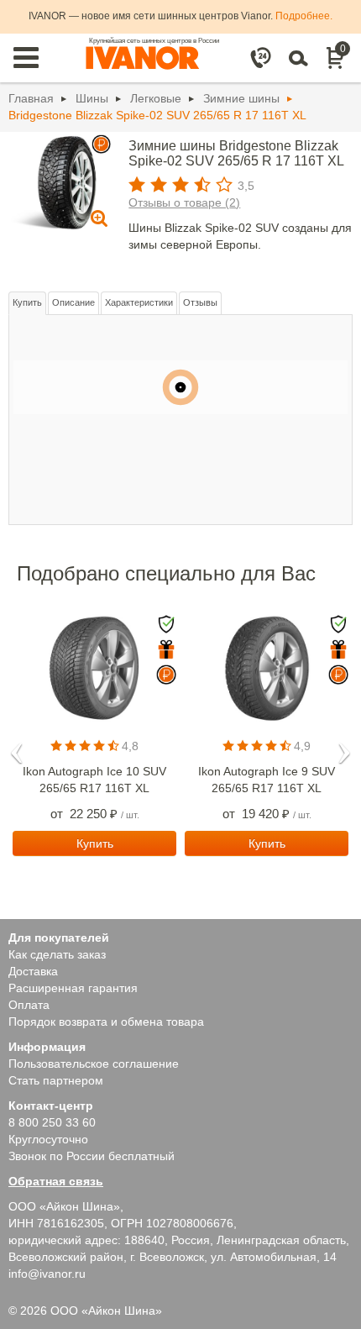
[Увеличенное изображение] (57, 181)
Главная (31, 98)
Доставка (33, 971)
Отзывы (200, 302)
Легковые (155, 98)
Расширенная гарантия (73, 988)
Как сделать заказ (57, 954)
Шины (92, 98)
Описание (73, 302)
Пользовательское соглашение (93, 1063)
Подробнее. (303, 16)
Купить (27, 302)
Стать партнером (55, 1080)
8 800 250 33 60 (52, 1122)
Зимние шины (241, 98)
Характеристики (139, 302)
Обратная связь (55, 1181)
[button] (16, 747)
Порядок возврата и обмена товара (106, 1021)
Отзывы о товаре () (184, 202)
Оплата (29, 1004)
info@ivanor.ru (47, 1273)
